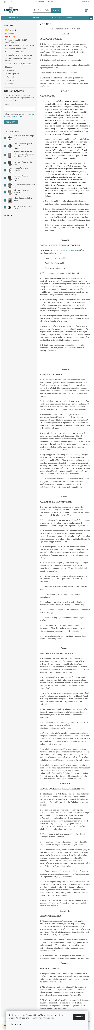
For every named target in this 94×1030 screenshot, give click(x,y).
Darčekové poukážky (12, 73)
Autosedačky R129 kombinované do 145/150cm (18, 59)
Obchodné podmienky (44, 2)
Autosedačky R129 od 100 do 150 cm (18, 55)
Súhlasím (79, 1016)
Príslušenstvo (10, 70)
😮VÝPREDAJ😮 (11, 30)
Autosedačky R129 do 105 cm (15, 49)
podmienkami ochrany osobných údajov (19, 115)
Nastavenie (16, 1024)
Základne (8, 67)
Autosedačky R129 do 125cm (15, 52)
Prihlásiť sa (11, 122)
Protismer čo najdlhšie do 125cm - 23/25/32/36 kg (17, 41)
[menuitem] (13, 18)
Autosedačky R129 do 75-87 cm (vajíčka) (19, 45)
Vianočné (10, 77)
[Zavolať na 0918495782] (7, 2)
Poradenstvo (10, 83)
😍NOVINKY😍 (10, 37)
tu (52, 1018)
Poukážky (11, 80)
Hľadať (56, 10)
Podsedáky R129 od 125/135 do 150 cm (19, 64)
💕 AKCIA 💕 (9, 33)
